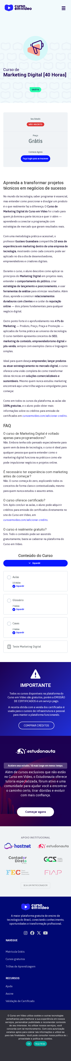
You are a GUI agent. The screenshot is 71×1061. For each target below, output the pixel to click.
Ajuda (9, 986)
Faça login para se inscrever (35, 158)
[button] (36, 725)
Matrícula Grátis (15, 951)
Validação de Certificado (20, 1001)
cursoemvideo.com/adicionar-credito (44, 415)
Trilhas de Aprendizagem (20, 966)
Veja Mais (40, 1043)
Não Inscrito (35, 124)
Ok (28, 1043)
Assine (9, 993)
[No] (67, 1035)
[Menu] (63, 8)
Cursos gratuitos (15, 959)
